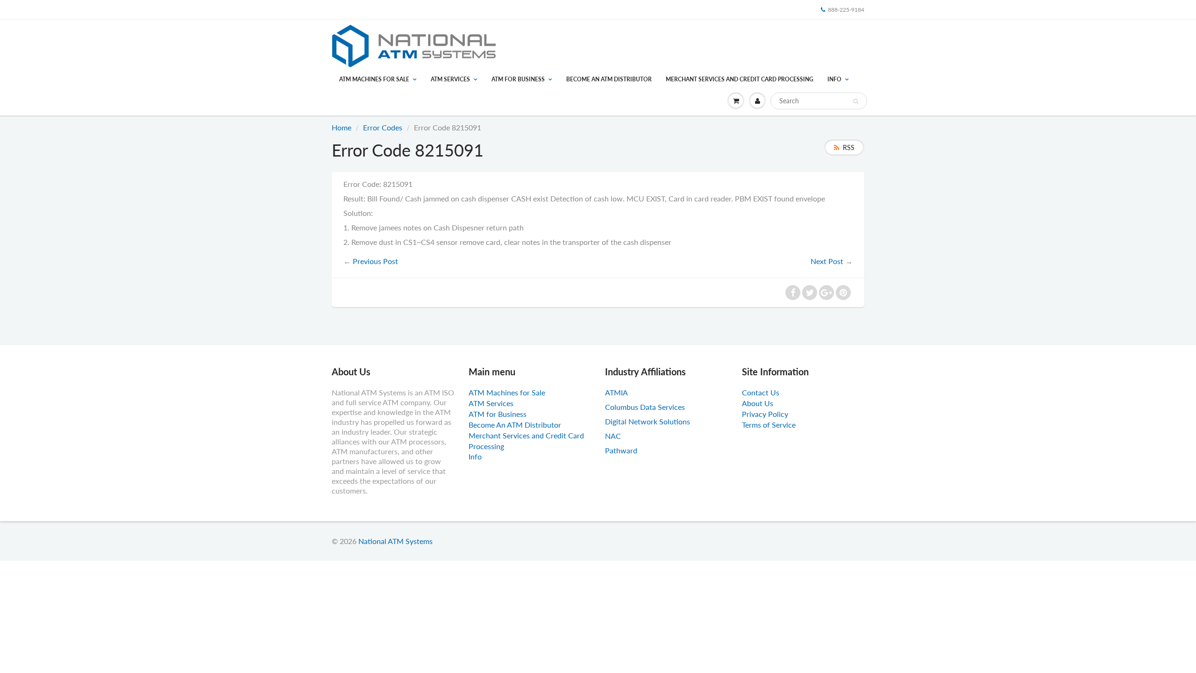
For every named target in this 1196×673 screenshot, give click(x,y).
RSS (848, 147)
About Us (757, 403)
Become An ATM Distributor (609, 79)
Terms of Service (769, 424)
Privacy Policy (765, 413)
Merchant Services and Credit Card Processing (739, 79)
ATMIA (616, 392)
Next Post (827, 261)
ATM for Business (518, 79)
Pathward (621, 450)
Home (341, 127)
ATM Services (450, 79)
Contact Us (760, 392)
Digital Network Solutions (647, 421)
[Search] (856, 101)
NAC (613, 435)
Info (834, 79)
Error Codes (382, 127)
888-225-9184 (846, 9)
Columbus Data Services (645, 406)
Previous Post (375, 261)
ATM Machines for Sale (374, 79)
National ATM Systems (395, 541)
